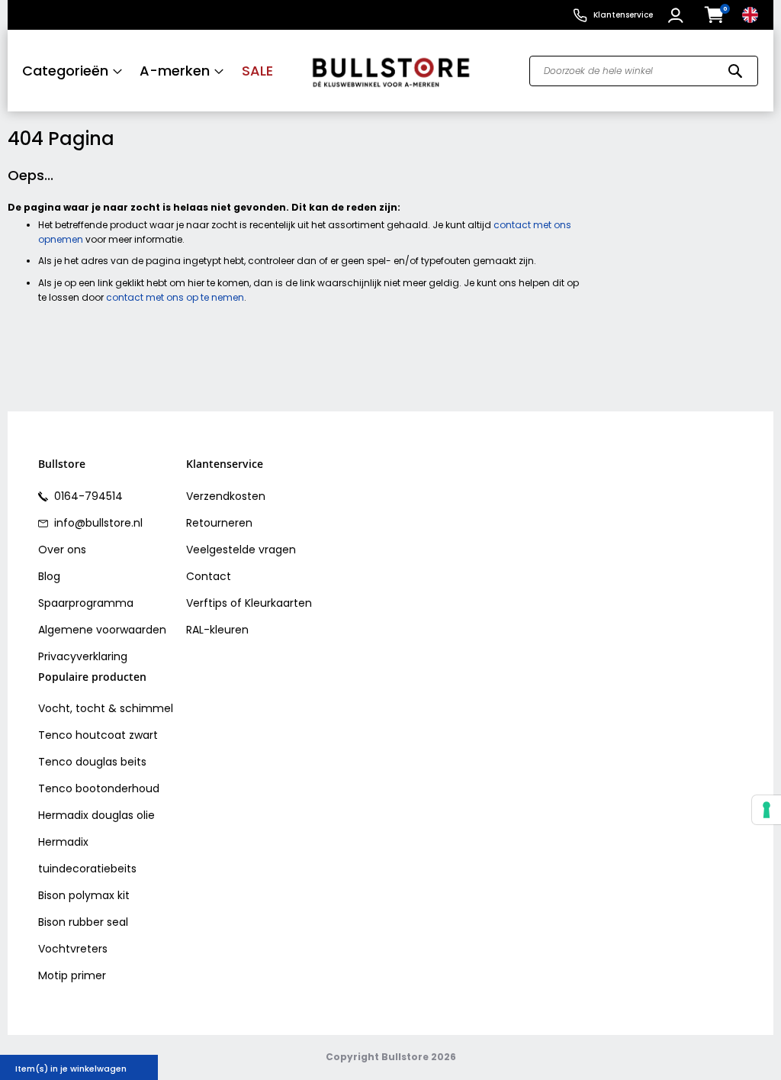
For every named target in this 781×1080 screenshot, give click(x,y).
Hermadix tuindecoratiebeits (87, 855)
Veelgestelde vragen (241, 549)
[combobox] (643, 71)
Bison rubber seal (83, 922)
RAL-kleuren (217, 629)
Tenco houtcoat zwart (98, 735)
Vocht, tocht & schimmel (105, 708)
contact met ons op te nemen (175, 297)
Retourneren (219, 522)
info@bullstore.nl (97, 522)
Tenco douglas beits (92, 761)
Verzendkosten (225, 496)
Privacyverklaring (82, 656)
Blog (49, 576)
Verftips (206, 603)
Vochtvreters (73, 948)
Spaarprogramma (85, 603)
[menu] (152, 70)
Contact (208, 576)
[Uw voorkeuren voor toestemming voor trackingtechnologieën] (766, 809)
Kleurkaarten (278, 603)
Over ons (62, 549)
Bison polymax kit (84, 895)
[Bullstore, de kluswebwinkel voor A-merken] (391, 70)
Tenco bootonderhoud (98, 788)
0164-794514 (87, 496)
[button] (677, 15)
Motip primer (72, 975)
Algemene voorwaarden (102, 629)
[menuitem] (72, 70)
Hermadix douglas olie (96, 815)
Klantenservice (623, 15)
